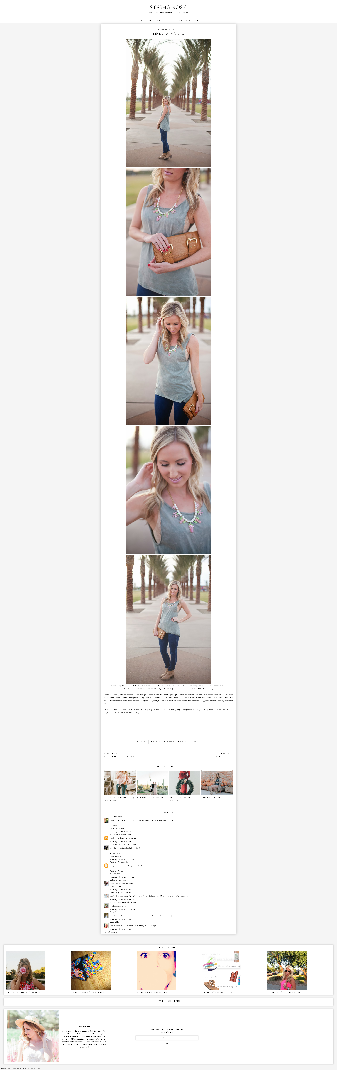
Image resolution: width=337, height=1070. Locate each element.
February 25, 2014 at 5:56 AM (122, 877)
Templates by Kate (34, 1068)
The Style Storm (116, 862)
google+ (196, 742)
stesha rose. (168, 7)
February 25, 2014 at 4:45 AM (122, 841)
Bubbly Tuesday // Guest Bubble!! (88, 992)
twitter (156, 742)
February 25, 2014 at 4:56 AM (122, 859)
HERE (149, 685)
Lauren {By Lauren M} (119, 892)
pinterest (170, 742)
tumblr (183, 742)
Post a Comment (110, 931)
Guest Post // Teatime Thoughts (23, 992)
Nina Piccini (115, 816)
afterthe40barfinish (117, 828)
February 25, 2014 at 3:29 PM (122, 919)
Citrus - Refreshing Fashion (121, 844)
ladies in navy (115, 886)
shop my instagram (159, 21)
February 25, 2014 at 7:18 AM (122, 889)
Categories (179, 21)
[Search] (166, 1043)
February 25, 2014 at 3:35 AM (122, 831)
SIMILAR (115, 685)
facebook (143, 742)
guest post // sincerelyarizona (284, 992)
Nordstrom (178, 685)
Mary (112, 922)
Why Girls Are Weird (118, 834)
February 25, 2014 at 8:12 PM (122, 929)
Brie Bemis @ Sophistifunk (121, 902)
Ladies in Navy (116, 879)
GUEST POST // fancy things (217, 992)
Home (142, 21)
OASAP (151, 688)
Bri (111, 912)
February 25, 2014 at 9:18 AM (122, 899)
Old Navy (202, 685)
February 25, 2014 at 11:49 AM (123, 909)
